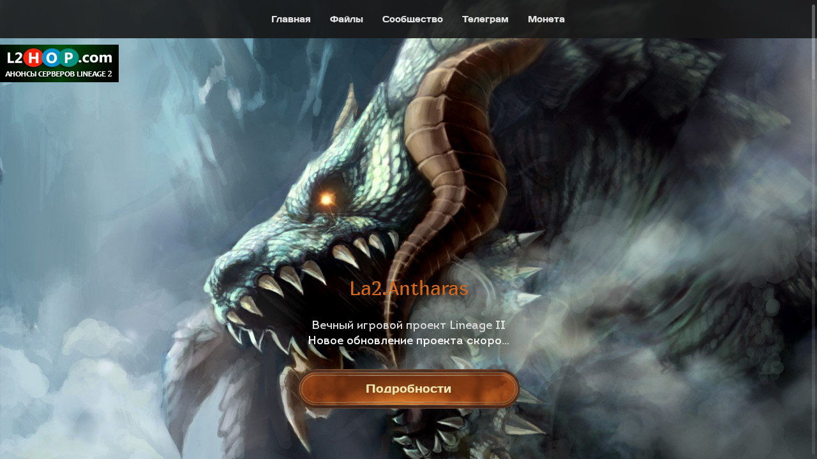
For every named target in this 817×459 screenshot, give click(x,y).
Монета (546, 19)
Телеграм (485, 19)
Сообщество (412, 19)
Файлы (346, 19)
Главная (291, 19)
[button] (23, 206)
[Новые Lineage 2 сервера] (60, 63)
